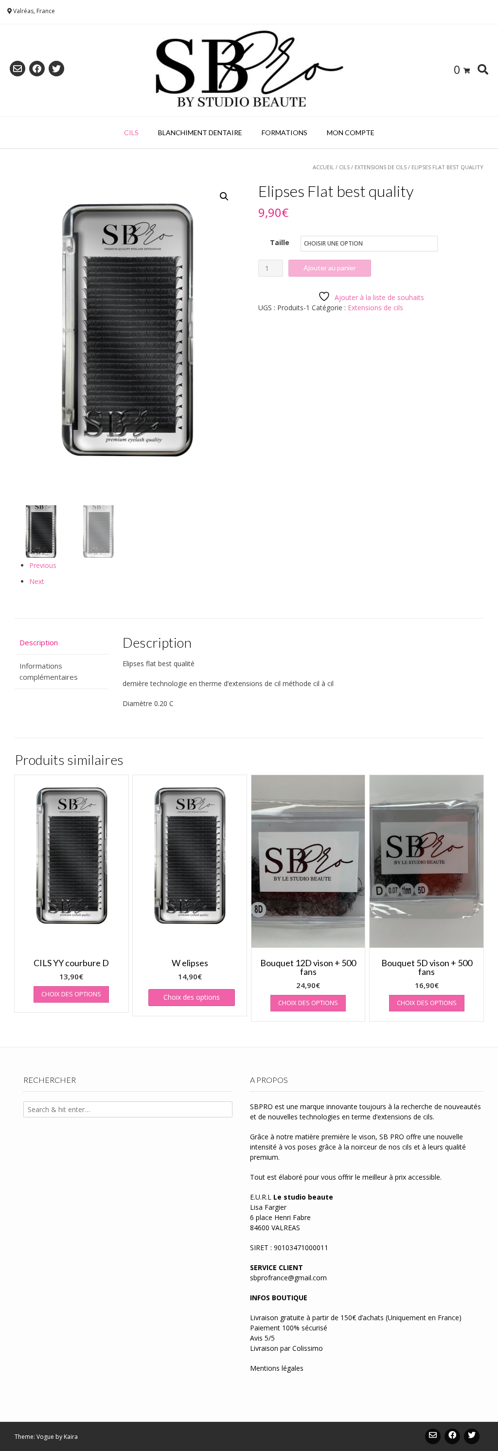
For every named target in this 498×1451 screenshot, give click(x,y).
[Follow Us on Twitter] (56, 68)
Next (36, 581)
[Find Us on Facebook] (37, 68)
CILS (344, 167)
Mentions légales (276, 1368)
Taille (279, 242)
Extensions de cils (381, 167)
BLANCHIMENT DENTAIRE (200, 132)
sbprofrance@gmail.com (288, 1277)
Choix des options (71, 994)
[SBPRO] (249, 70)
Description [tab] (38, 642)
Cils (131, 132)
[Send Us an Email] (17, 68)
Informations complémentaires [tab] (48, 671)
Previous (42, 565)
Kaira (71, 1437)
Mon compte (350, 132)
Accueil (323, 167)
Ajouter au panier (329, 268)
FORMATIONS (284, 132)
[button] (224, 196)
